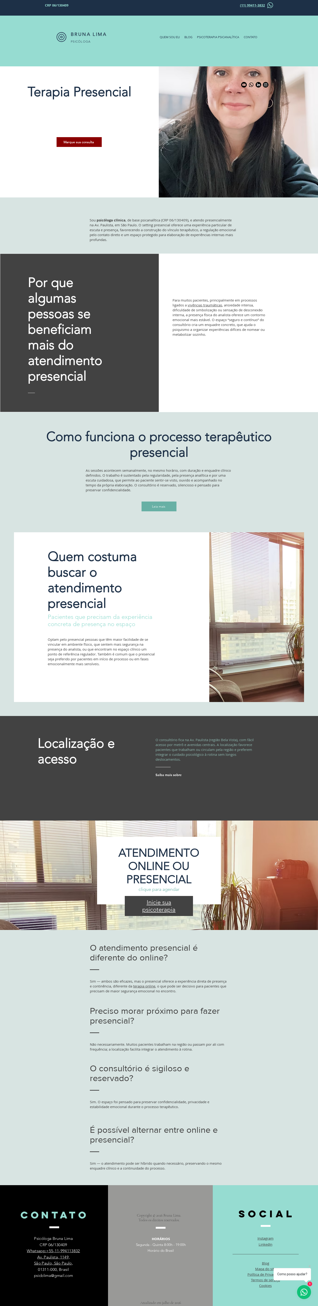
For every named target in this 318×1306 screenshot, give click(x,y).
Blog (265, 1263)
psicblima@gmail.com (53, 1275)
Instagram (265, 1238)
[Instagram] (265, 85)
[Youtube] (244, 85)
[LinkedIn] (258, 85)
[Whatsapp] (251, 85)
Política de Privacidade (265, 1274)
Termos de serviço (265, 1280)
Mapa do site (265, 1268)
